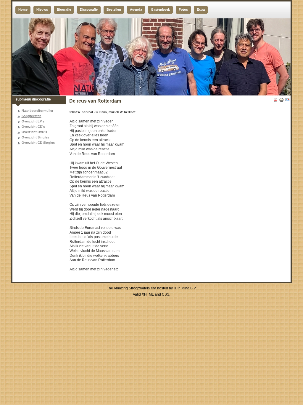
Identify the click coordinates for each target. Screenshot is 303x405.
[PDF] (275, 101)
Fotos (183, 9)
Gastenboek (160, 9)
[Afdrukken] (281, 101)
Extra (201, 9)
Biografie (64, 9)
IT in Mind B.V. (185, 288)
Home (23, 9)
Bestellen (114, 9)
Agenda (136, 9)
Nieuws (42, 9)
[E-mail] (287, 101)
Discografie (89, 9)
